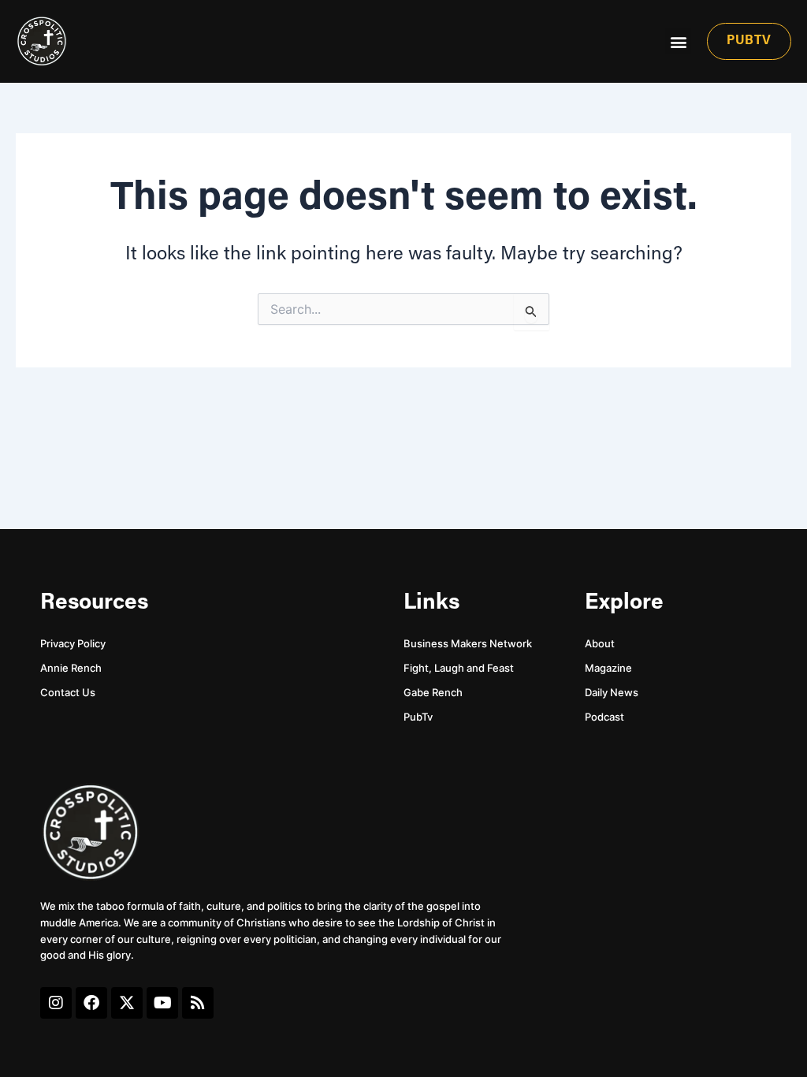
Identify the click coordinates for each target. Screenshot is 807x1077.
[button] (678, 41)
